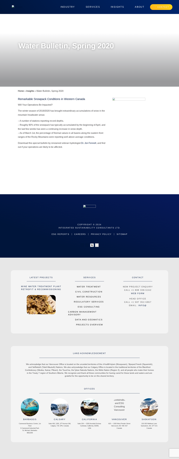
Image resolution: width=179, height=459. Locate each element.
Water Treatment (89, 287)
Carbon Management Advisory (82, 313)
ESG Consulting (89, 307)
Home (21, 91)
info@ (142, 305)
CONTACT (138, 277)
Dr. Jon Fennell (88, 143)
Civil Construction (88, 292)
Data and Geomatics (89, 320)
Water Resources (89, 297)
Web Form (137, 293)
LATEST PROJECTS (41, 277)
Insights (30, 91)
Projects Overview (89, 325)
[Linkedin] (82, 245)
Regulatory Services (89, 302)
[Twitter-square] (92, 245)
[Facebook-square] (87, 245)
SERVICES (89, 277)
